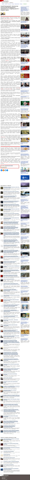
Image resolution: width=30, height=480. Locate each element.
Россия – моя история (4, 162)
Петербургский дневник (9, 165)
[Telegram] (5, 170)
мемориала (7, 60)
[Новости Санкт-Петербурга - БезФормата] (4, 1)
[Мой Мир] (7, 170)
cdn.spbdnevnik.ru (4, 15)
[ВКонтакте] (1, 170)
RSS (6, 479)
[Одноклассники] (3, 170)
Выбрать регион (3, 478)
